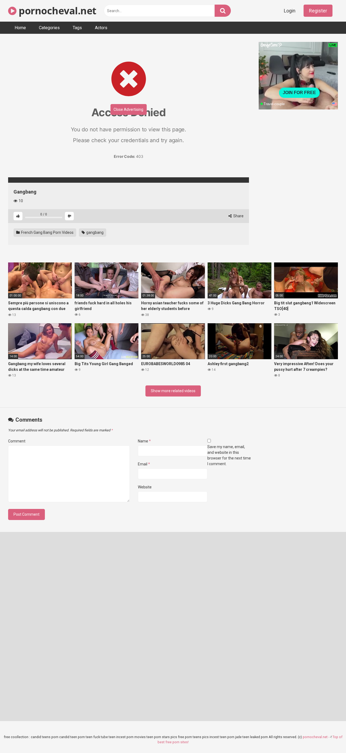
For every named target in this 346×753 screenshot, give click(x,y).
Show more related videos (173, 391)
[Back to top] (328, 736)
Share (238, 216)
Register (318, 11)
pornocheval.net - (316, 737)
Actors (101, 27)
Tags (77, 27)
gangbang (94, 232)
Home (20, 27)
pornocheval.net (56, 10)
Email (144, 464)
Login (289, 11)
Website (145, 487)
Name (144, 441)
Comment (16, 441)
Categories (49, 27)
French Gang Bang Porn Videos (47, 232)
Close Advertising (128, 109)
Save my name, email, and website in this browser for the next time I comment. (229, 455)
